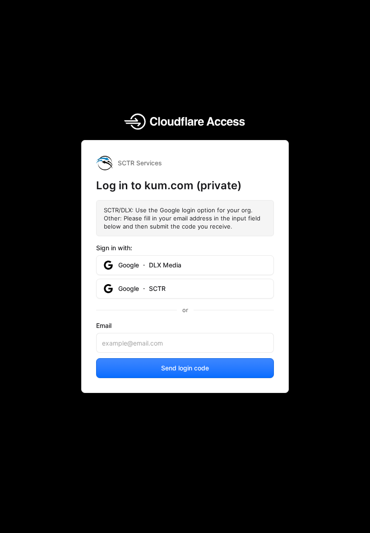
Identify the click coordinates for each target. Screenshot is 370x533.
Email (103, 325)
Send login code (185, 368)
